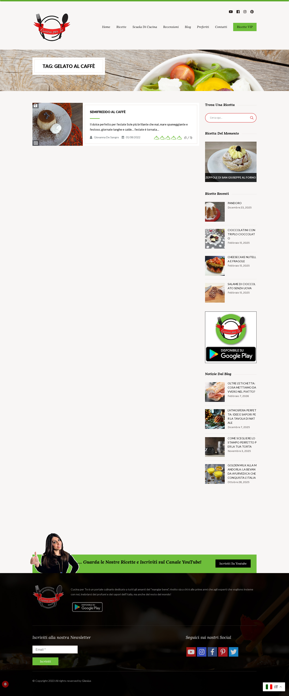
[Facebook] (212, 652)
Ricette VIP (245, 27)
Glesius (86, 680)
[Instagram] (201, 652)
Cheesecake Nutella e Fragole (242, 259)
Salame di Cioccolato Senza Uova (242, 286)
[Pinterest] (223, 652)
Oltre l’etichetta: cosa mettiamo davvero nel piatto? (242, 387)
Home (106, 27)
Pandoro (235, 203)
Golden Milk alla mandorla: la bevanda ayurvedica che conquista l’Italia (242, 471)
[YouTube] (191, 652)
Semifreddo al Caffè (108, 112)
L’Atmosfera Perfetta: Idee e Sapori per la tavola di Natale (242, 416)
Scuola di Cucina (145, 27)
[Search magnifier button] (252, 118)
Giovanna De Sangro (106, 137)
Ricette (121, 27)
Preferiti (203, 27)
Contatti (221, 27)
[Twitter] (233, 652)
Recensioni (171, 27)
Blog (188, 27)
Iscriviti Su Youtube (233, 563)
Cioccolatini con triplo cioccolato (241, 234)
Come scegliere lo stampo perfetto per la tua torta (242, 442)
